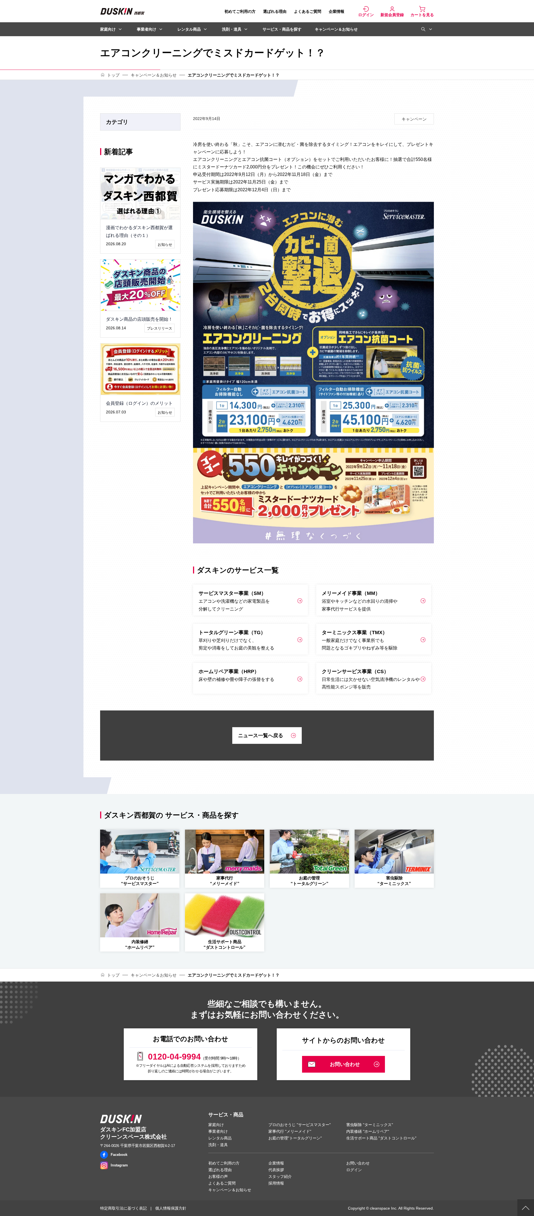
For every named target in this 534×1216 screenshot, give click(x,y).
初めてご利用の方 (240, 11)
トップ (113, 75)
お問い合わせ (358, 1163)
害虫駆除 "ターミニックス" (369, 1124)
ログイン (354, 1170)
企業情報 (336, 11)
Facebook (119, 1155)
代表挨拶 (276, 1170)
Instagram (119, 1165)
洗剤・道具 (231, 29)
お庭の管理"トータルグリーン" (295, 1138)
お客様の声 (218, 1176)
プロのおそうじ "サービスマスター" (299, 1124)
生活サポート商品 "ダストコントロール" (381, 1138)
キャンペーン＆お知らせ (336, 29)
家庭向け (108, 29)
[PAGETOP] (525, 1207)
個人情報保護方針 (170, 1208)
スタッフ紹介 (280, 1176)
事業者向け (146, 29)
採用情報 (276, 1183)
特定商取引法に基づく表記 (123, 1208)
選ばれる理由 (274, 11)
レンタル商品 (189, 29)
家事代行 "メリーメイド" (289, 1131)
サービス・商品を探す (282, 29)
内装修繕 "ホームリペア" (367, 1131)
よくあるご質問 (307, 11)
